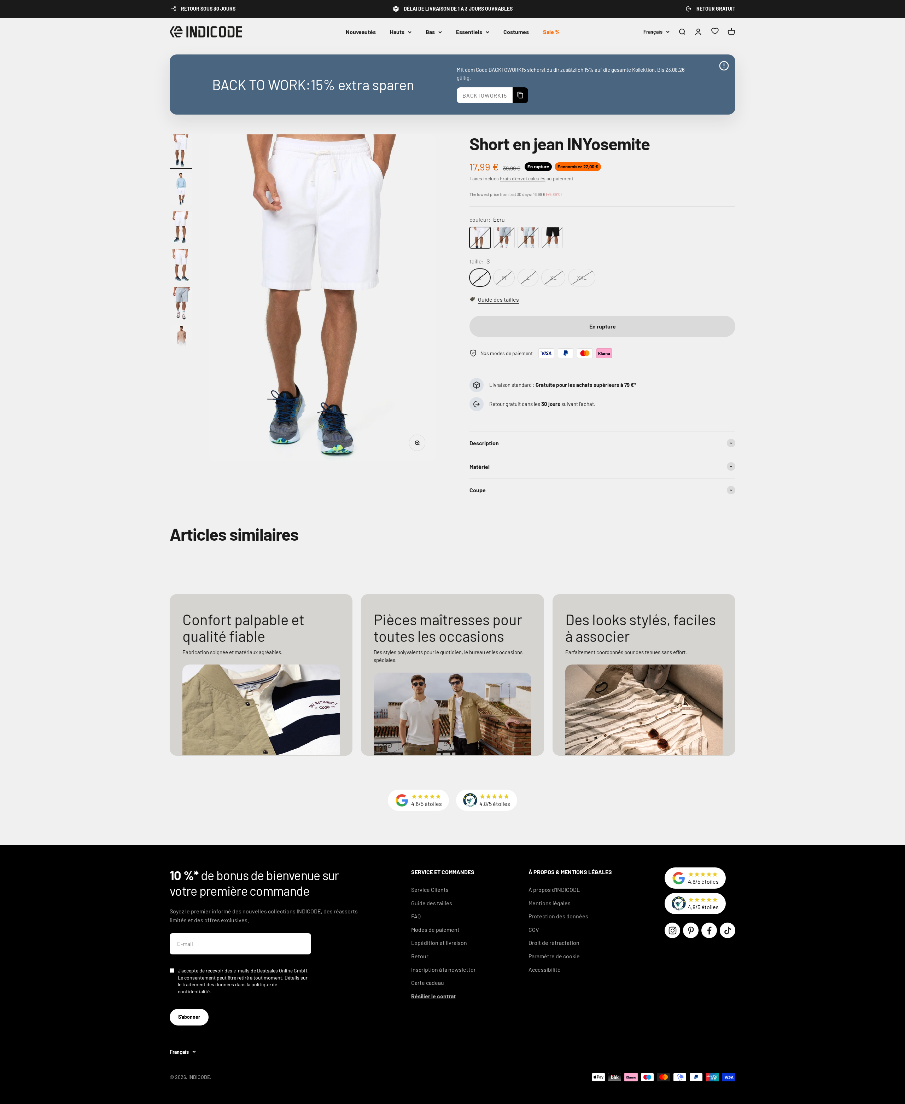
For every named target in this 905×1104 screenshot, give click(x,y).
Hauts (397, 31)
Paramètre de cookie (554, 956)
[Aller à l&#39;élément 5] (181, 304)
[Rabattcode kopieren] (520, 95)
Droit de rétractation (554, 942)
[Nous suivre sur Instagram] (672, 930)
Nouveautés (361, 31)
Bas (430, 31)
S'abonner (189, 1017)
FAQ (416, 916)
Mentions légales (550, 903)
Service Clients (430, 889)
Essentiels (469, 31)
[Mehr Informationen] (724, 65)
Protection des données (558, 916)
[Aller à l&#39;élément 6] (181, 342)
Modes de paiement (435, 929)
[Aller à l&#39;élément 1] (181, 151)
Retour (419, 956)
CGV (534, 929)
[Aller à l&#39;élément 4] (181, 266)
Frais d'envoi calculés (522, 178)
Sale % (551, 31)
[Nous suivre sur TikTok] (727, 930)
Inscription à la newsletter (443, 969)
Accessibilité (545, 969)
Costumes (516, 31)
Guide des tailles (431, 903)
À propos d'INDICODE (554, 889)
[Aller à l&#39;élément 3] (181, 228)
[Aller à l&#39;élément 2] (181, 190)
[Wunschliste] (715, 32)
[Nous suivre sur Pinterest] (691, 930)
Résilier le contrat (433, 996)
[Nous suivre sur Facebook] (709, 930)
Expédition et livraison (439, 942)
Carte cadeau (427, 982)
